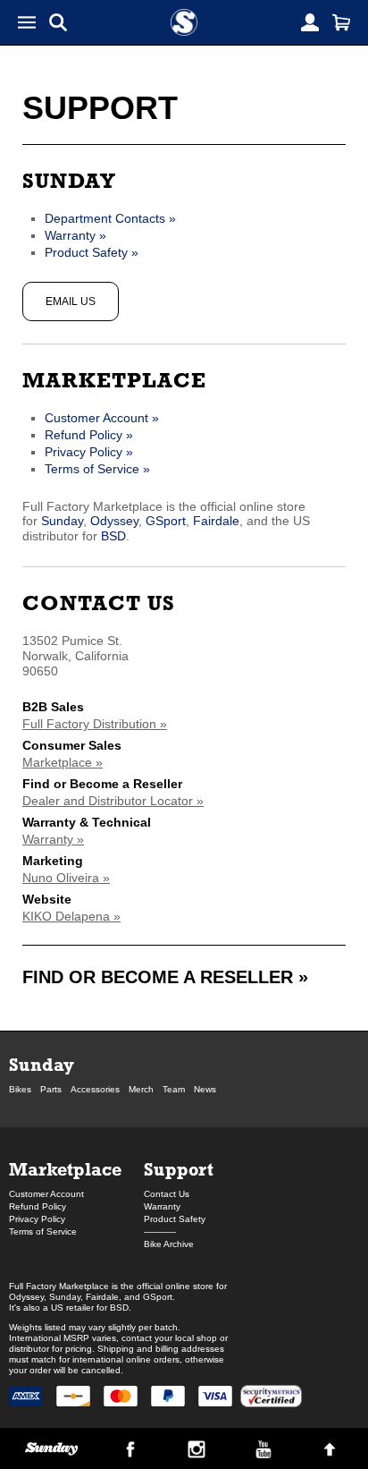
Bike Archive (169, 1244)
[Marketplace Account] (310, 22)
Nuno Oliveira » (66, 877)
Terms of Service (43, 1231)
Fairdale (216, 521)
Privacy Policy (37, 1219)
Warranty (162, 1206)
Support (178, 1169)
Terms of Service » (97, 469)
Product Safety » (91, 252)
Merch (141, 1089)
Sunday (69, 180)
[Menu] (27, 22)
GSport (166, 521)
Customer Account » (102, 418)
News (205, 1089)
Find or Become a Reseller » (165, 977)
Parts (51, 1089)
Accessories (95, 1089)
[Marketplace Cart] (341, 22)
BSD (113, 536)
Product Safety (174, 1219)
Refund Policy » (89, 435)
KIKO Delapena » (71, 916)
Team (174, 1089)
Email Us (71, 301)
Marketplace (114, 380)
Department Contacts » (110, 218)
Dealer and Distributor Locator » (113, 800)
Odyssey (114, 521)
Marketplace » (62, 762)
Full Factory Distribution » (94, 724)
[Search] (58, 22)
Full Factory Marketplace (59, 1286)
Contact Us (98, 602)
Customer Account (46, 1194)
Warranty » (75, 235)
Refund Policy (37, 1206)
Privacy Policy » (89, 452)
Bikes (20, 1089)
